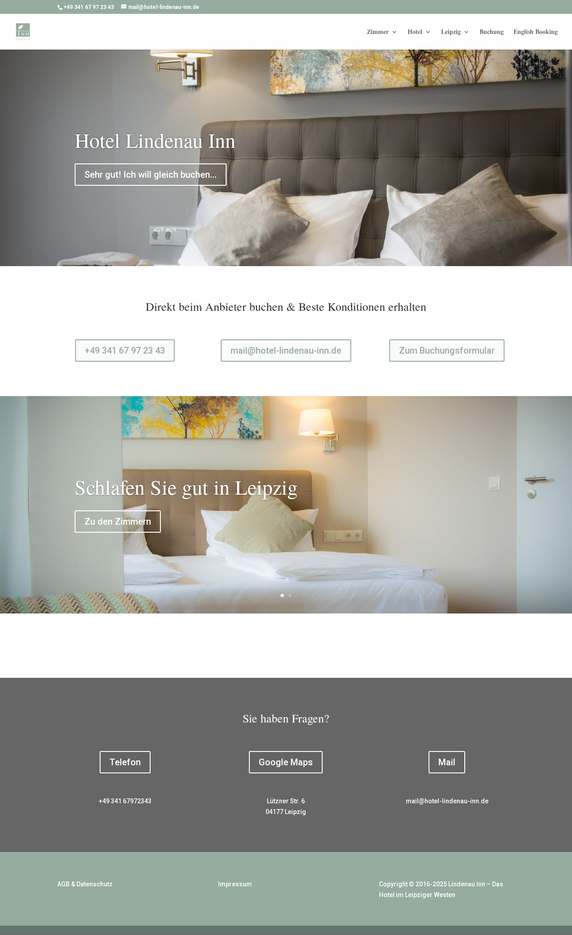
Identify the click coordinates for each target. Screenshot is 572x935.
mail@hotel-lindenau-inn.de (286, 350)
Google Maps (286, 762)
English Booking (535, 32)
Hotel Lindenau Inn (155, 140)
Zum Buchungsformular (447, 350)
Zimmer (378, 32)
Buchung (491, 32)
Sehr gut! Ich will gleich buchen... (150, 174)
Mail (446, 762)
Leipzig (451, 32)
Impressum (235, 884)
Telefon (125, 762)
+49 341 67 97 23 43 (125, 350)
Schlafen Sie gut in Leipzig (186, 487)
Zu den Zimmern (117, 521)
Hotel (415, 32)
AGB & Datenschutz (85, 884)
